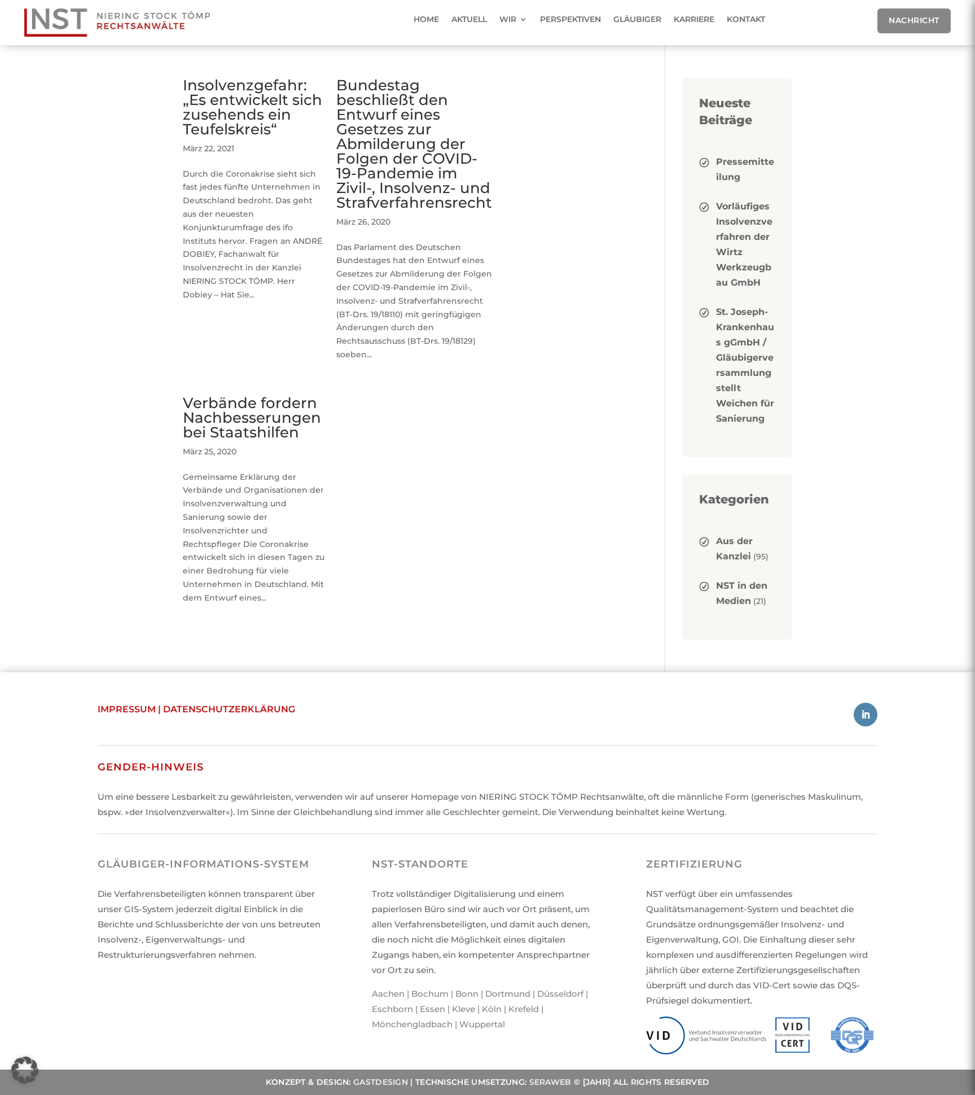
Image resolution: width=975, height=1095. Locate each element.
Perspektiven (570, 19)
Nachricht (914, 20)
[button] (25, 1070)
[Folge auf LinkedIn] (865, 714)
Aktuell (469, 19)
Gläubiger (637, 19)
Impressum (127, 709)
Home (426, 19)
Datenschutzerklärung (229, 709)
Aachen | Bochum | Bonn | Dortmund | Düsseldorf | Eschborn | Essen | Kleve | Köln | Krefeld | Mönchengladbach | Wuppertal (480, 1009)
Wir (507, 19)
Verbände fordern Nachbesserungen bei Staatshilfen (252, 417)
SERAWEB (550, 1082)
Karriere (694, 19)
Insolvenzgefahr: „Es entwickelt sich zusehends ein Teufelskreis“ (252, 107)
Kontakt (746, 19)
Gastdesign (380, 1082)
